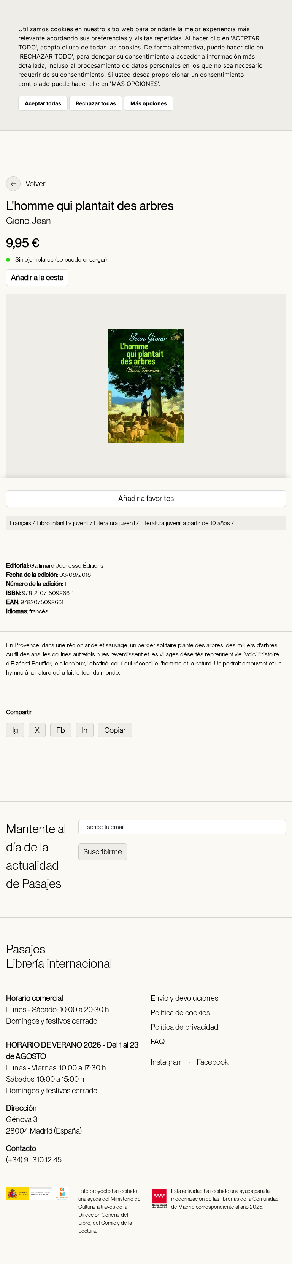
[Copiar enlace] (116, 729)
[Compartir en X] (39, 729)
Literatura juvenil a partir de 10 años (185, 523)
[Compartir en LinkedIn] (87, 729)
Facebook (212, 1062)
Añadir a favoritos (146, 498)
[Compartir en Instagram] (17, 729)
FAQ (158, 1041)
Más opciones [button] (148, 103)
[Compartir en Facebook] (63, 729)
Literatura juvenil (114, 523)
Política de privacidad (184, 1027)
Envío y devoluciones (184, 998)
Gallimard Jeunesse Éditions (66, 565)
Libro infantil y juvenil (62, 523)
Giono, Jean (28, 220)
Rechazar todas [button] (96, 103)
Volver (35, 183)
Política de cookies (180, 1012)
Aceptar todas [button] (43, 103)
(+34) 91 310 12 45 (34, 1159)
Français (20, 523)
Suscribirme (102, 851)
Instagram (167, 1062)
